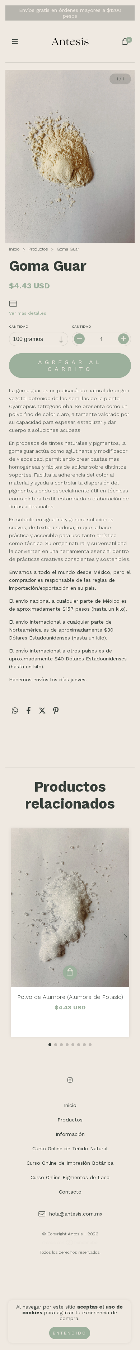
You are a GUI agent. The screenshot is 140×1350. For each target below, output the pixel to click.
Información (70, 1134)
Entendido (70, 1333)
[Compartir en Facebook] (28, 711)
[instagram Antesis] (70, 1080)
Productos (38, 249)
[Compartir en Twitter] (42, 711)
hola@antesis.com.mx (75, 1214)
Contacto (70, 1192)
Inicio (14, 249)
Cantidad (18, 326)
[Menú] (15, 41)
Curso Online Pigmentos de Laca (70, 1177)
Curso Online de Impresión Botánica (70, 1163)
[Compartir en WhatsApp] (15, 711)
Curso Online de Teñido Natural (70, 1148)
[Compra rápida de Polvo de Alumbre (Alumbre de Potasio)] (70, 972)
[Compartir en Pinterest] (56, 711)
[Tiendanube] (70, 1244)
